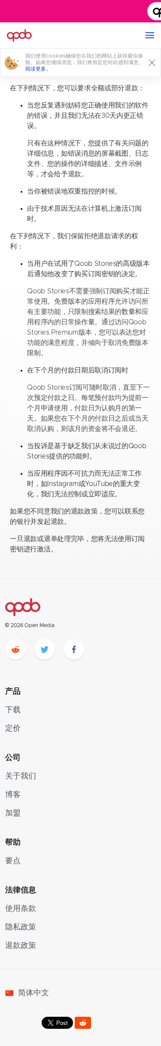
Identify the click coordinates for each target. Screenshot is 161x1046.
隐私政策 (20, 927)
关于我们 (20, 776)
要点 (13, 861)
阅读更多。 (38, 68)
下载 (13, 710)
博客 (13, 795)
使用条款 (20, 909)
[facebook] (74, 649)
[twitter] (44, 649)
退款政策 (20, 946)
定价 (13, 728)
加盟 (13, 813)
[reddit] (15, 649)
